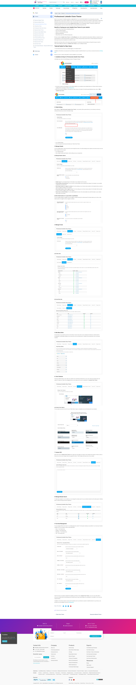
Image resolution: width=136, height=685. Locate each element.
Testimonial (53, 654)
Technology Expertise (55, 649)
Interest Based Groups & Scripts (93, 674)
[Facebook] (69, 680)
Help (59, 13)
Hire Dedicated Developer (92, 654)
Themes (63, 13)
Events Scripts (58, 674)
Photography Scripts (82, 674)
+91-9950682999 (94, 2)
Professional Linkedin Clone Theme (40, 24)
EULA (93, 683)
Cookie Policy (82, 683)
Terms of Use (88, 683)
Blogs (88, 663)
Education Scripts (42, 674)
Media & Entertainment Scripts (94, 672)
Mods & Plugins (72, 656)
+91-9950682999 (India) (92, 627)
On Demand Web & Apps (73, 666)
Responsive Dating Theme (39, 39)
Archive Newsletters (36, 663)
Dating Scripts (85, 672)
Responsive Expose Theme (39, 35)
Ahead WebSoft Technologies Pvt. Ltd (49, 683)
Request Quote (95, 636)
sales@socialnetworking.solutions (45, 625)
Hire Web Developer (90, 649)
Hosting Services (54, 651)
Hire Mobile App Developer (92, 647)
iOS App (70, 651)
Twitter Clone (52, 672)
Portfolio (53, 656)
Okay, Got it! (5, 641)
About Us (53, 647)
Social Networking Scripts (50, 674)
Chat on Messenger (95, 3)
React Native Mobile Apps (74, 649)
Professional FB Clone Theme (40, 37)
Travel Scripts (63, 672)
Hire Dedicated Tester (91, 656)
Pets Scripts (58, 672)
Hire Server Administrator (92, 658)
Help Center (89, 665)
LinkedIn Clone (45, 672)
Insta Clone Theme (38, 43)
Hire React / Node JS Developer (93, 651)
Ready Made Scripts (73, 654)
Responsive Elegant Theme (39, 20)
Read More (14, 638)
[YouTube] (74, 680)
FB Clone (40, 672)
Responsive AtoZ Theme (39, 41)
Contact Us (53, 658)
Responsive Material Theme (39, 22)
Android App (71, 647)
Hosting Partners (54, 660)
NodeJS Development (73, 662)
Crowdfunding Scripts (74, 674)
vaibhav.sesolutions (69, 625)
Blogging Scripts (70, 672)
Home (56, 13)
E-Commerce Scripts (78, 672)
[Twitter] (71, 680)
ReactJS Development (73, 660)
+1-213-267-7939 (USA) (92, 625)
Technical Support (90, 667)
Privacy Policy (77, 683)
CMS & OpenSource (73, 664)
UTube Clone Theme (38, 26)
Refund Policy (71, 683)
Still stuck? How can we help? (61, 610)
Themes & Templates (73, 658)
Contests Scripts (66, 674)
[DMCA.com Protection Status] (99, 679)
